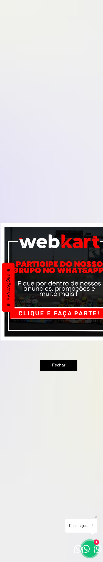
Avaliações (8, 287)
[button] (58, 365)
